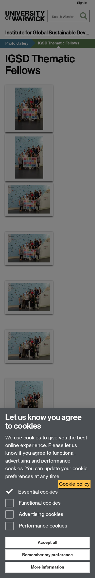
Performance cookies (42, 526)
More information (47, 567)
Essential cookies (37, 492)
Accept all (47, 542)
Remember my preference (47, 554)
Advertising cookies (40, 514)
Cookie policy (74, 484)
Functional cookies (39, 503)
